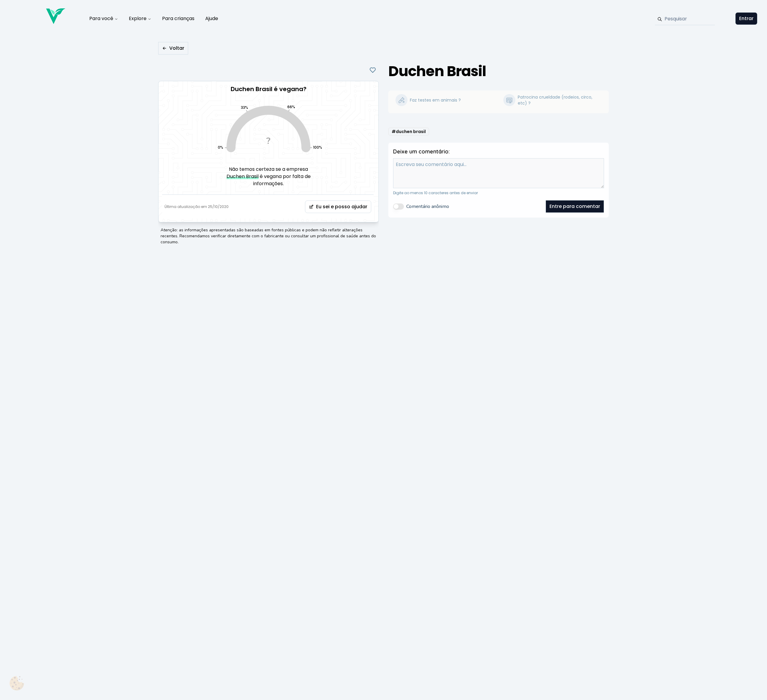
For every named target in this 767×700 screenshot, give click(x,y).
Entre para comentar (574, 206)
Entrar (746, 18)
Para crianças (178, 18)
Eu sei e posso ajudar (341, 206)
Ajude (211, 18)
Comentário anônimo (427, 206)
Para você (101, 18)
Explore (138, 18)
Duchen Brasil (243, 176)
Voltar (176, 48)
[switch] (398, 206)
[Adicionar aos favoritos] (373, 70)
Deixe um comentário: (421, 151)
